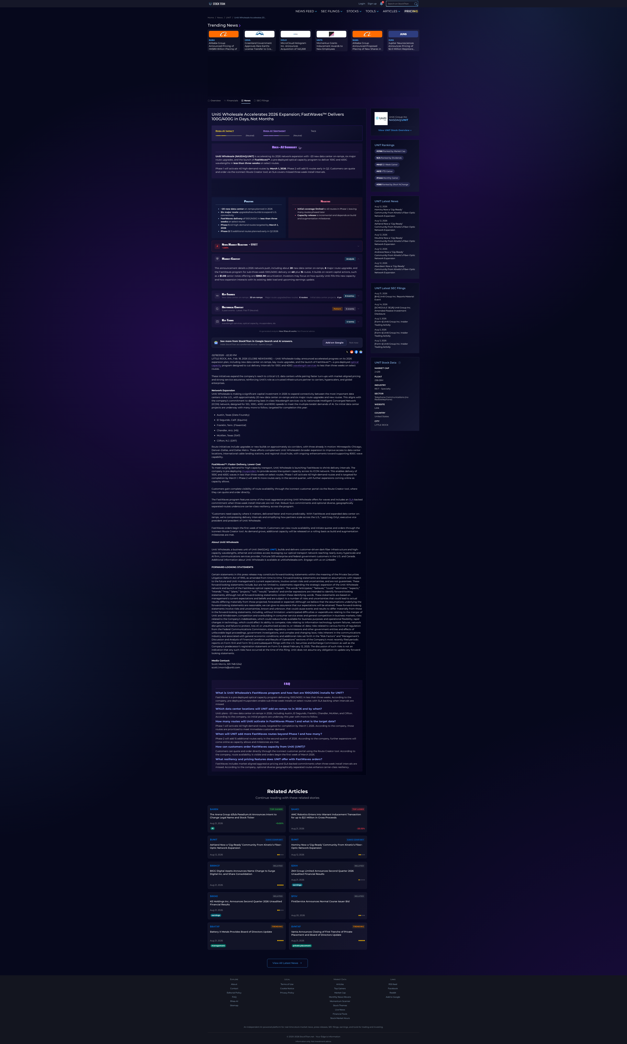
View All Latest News (285, 963)
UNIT (273, 549)
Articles (340, 984)
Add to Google (393, 997)
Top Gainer (276, 809)
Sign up (372, 3)
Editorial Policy (234, 992)
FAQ (234, 997)
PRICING (411, 11)
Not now (353, 342)
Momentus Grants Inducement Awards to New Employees (330, 46)
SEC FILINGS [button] (330, 11)
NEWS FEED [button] (305, 11)
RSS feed (393, 984)
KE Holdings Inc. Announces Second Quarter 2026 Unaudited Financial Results (246, 903)
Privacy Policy (287, 992)
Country (380, 413)
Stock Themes (340, 1005)
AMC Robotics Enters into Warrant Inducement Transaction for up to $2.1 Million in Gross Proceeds (326, 816)
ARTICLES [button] (390, 11)
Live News (340, 1009)
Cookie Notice (287, 988)
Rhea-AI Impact (225, 131)
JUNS (391, 40)
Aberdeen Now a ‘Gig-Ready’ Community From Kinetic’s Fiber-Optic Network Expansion (395, 269)
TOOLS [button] (371, 11)
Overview (216, 100)
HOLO (284, 40)
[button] (300, 148)
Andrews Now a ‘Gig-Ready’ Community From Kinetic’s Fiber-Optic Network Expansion (395, 255)
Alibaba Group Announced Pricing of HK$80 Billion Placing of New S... (223, 48)
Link (377, 408)
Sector (379, 394)
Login (362, 3)
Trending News (223, 25)
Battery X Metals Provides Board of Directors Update (241, 931)
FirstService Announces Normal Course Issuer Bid (320, 901)
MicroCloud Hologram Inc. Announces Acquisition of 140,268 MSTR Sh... (293, 48)
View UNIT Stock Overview (394, 130)
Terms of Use (287, 984)
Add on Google (335, 342)
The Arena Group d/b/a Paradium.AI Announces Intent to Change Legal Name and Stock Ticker (243, 816)
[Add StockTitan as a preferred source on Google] (360, 352)
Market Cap (382, 368)
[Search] (416, 4)
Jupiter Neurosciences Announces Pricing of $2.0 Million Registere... (401, 46)
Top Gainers (340, 988)
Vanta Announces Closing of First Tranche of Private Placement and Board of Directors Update (321, 933)
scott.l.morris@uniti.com (226, 667)
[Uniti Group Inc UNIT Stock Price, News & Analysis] (381, 118)
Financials (232, 100)
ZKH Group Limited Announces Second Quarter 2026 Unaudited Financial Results (322, 872)
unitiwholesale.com (292, 559)
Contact (234, 988)
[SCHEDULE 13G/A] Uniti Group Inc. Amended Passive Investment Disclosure (393, 310)
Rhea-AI (234, 1001)
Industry (380, 385)
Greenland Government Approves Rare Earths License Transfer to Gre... (258, 46)
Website (380, 404)
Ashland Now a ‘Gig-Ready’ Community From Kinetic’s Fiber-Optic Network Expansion (395, 227)
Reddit (393, 992)
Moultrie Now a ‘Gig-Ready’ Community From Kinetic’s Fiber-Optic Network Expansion (395, 241)
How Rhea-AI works (288, 331)
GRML (248, 40)
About (234, 984)
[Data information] (399, 363)
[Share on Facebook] (355, 352)
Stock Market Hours (340, 1018)
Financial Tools (340, 1014)
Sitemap (234, 1005)
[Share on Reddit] (351, 352)
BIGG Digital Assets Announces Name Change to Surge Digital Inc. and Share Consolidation (242, 872)
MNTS (319, 40)
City (377, 421)
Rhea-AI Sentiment (274, 131)
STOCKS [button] (353, 11)
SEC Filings (263, 100)
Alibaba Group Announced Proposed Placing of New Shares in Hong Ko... (367, 48)
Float (378, 377)
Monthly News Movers (340, 997)
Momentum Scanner (340, 1001)
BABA (212, 40)
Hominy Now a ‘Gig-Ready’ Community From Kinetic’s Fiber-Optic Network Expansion (395, 212)
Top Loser (358, 809)
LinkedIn (331, 559)
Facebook (393, 988)
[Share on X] (346, 352)
